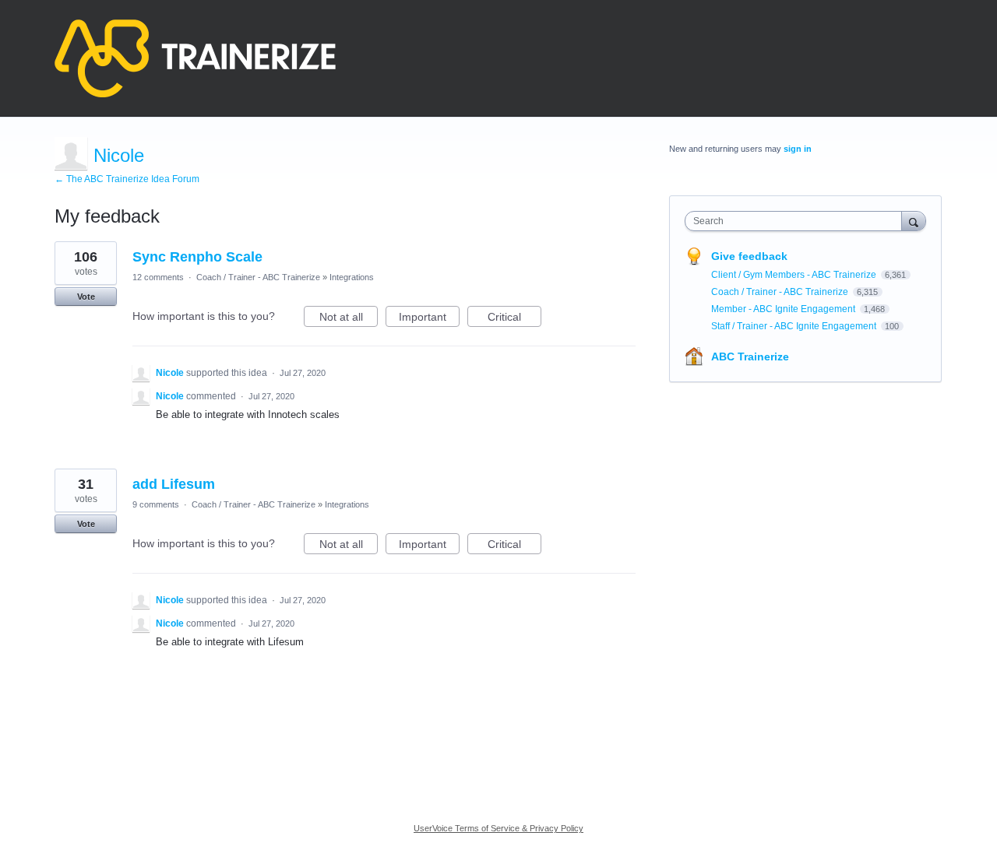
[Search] (913, 220)
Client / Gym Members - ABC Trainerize (795, 274)
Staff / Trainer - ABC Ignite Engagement (795, 326)
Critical (514, 319)
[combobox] (797, 221)
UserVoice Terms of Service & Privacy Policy (498, 828)
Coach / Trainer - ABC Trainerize (258, 277)
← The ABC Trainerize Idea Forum (127, 179)
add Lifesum (173, 484)
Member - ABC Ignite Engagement (784, 309)
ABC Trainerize (750, 356)
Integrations (351, 277)
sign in (798, 148)
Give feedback (749, 256)
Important (429, 319)
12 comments (158, 277)
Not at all (348, 319)
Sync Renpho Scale (197, 257)
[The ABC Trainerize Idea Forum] (195, 58)
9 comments (155, 504)
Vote (86, 296)
